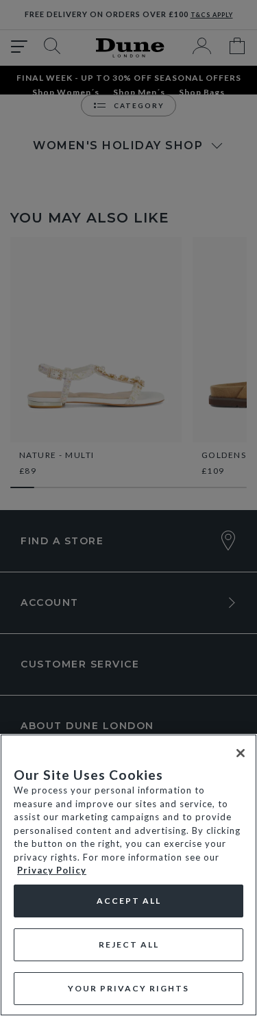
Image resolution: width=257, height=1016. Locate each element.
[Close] (240, 753)
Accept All (129, 901)
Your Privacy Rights (128, 988)
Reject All (129, 944)
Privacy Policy (51, 870)
